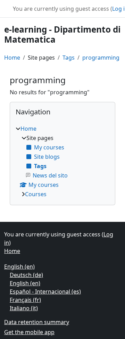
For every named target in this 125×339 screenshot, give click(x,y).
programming (100, 57)
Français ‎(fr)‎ (25, 300)
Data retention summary (36, 322)
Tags (68, 57)
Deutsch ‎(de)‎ (26, 275)
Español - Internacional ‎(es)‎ (45, 291)
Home (12, 57)
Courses (36, 194)
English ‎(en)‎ (19, 266)
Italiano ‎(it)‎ (24, 308)
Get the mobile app (29, 332)
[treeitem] (62, 161)
